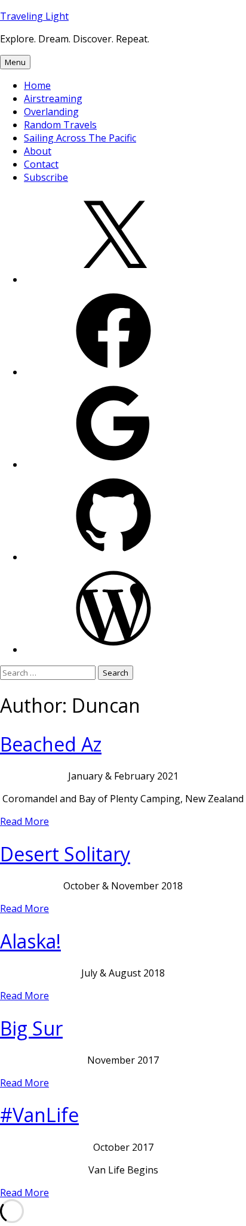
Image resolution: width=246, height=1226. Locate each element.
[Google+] (113, 464)
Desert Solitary (65, 854)
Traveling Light (34, 16)
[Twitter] (113, 279)
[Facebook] (113, 371)
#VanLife (39, 1115)
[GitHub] (113, 556)
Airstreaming (53, 98)
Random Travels (60, 124)
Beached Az (51, 744)
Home (37, 85)
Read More (24, 821)
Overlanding (51, 111)
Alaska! (30, 941)
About (37, 151)
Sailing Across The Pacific (80, 137)
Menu (15, 62)
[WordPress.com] (113, 649)
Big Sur (31, 1028)
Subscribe (46, 177)
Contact (41, 164)
